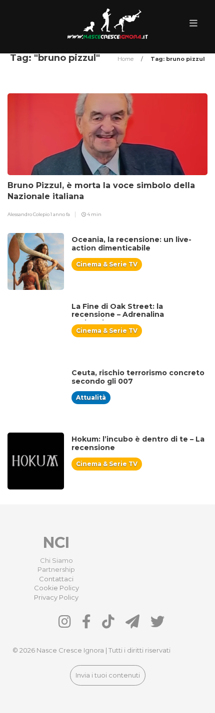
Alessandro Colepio (29, 214)
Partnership (56, 569)
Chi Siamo (56, 560)
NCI (56, 542)
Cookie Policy (56, 588)
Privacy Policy (56, 597)
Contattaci (56, 579)
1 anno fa (60, 214)
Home (126, 58)
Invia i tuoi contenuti (108, 675)
